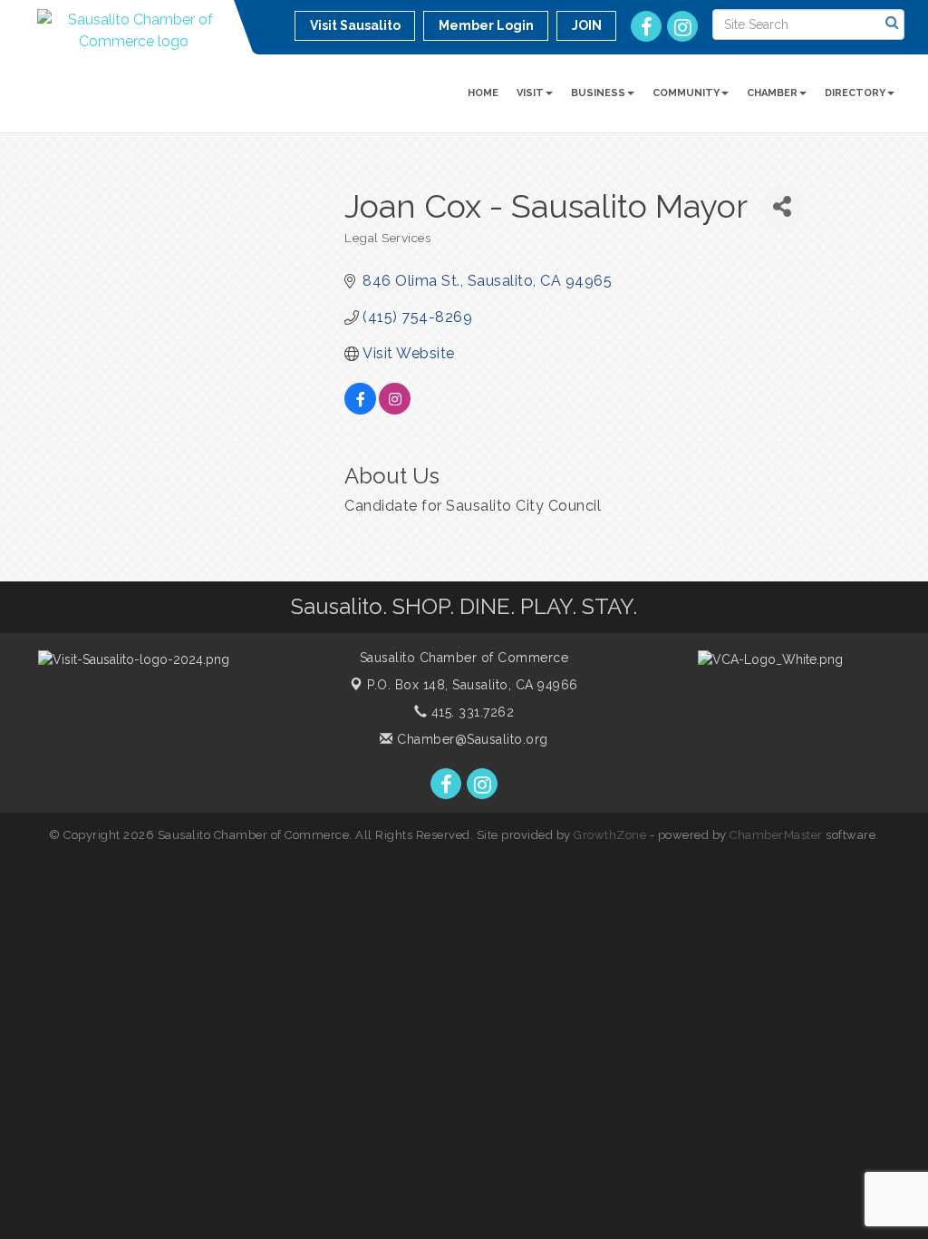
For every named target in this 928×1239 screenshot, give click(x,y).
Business (598, 93)
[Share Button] (781, 206)
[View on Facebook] (360, 409)
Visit (530, 93)
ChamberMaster (776, 835)
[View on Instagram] (395, 409)
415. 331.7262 (470, 712)
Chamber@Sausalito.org (470, 739)
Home (483, 93)
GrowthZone (610, 835)
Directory (855, 93)
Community (686, 93)
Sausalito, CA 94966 (472, 685)
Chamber (772, 93)
